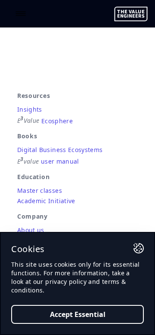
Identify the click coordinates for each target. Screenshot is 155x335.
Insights (29, 109)
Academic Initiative (46, 201)
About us (30, 230)
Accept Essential (77, 314)
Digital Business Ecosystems (59, 150)
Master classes (39, 190)
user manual (48, 161)
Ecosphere (45, 120)
